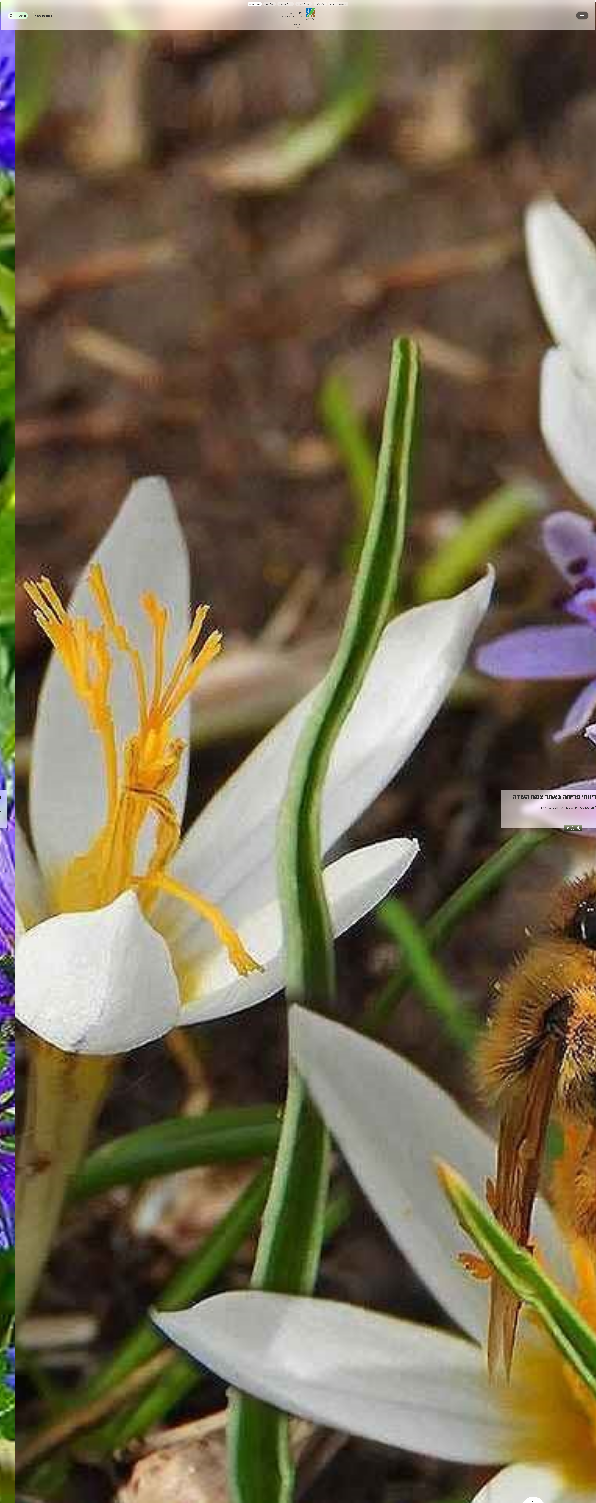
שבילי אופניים (285, 4)
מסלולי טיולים (303, 4)
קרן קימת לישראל (338, 4)
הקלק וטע (269, 4)
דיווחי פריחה (44, 16)
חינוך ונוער (320, 4)
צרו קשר (298, 24)
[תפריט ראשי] (582, 15)
